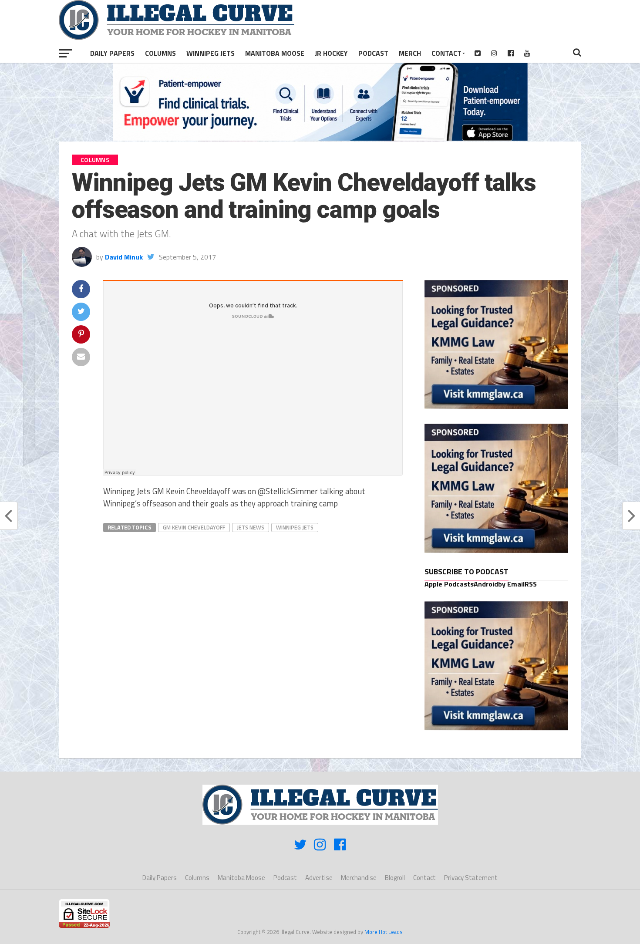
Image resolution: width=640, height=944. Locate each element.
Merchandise (359, 878)
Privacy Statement (471, 878)
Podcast (373, 53)
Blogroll (395, 878)
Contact (446, 53)
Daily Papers (112, 53)
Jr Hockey (331, 53)
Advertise (319, 878)
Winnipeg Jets (210, 53)
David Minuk (124, 257)
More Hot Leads (383, 931)
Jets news (250, 527)
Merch (410, 53)
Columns (160, 53)
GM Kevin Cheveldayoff (194, 527)
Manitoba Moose (274, 53)
